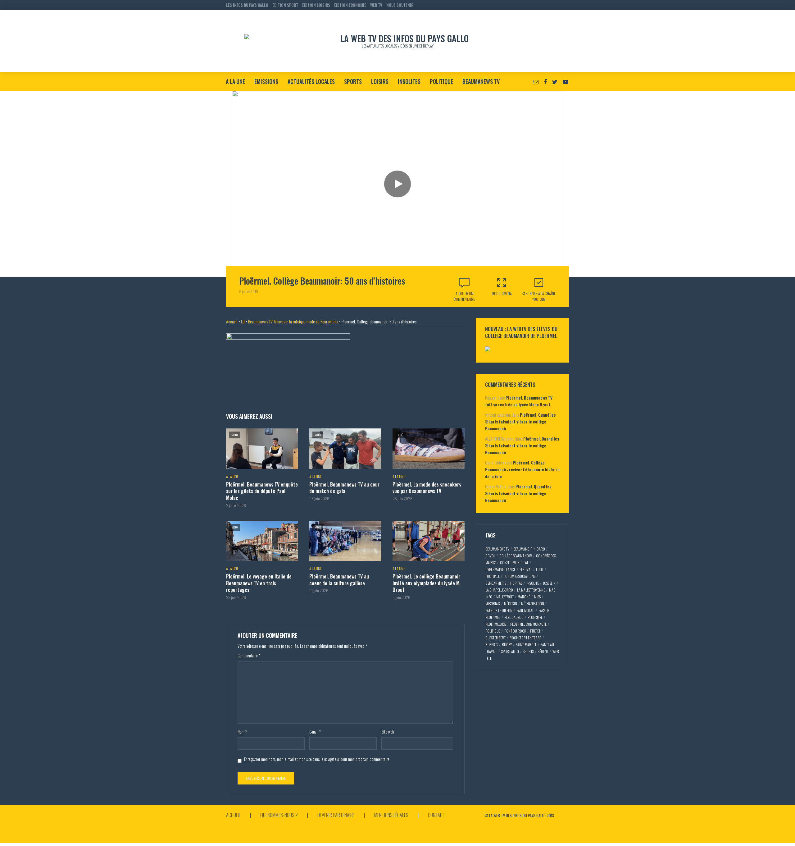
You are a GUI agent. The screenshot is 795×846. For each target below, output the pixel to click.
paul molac (525, 610)
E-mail (315, 732)
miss (537, 596)
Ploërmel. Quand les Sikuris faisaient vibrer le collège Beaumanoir (520, 421)
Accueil (232, 321)
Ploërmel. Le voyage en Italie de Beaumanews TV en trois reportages (259, 583)
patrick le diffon (498, 610)
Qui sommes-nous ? (279, 815)
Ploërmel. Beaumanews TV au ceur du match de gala (344, 488)
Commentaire (249, 655)
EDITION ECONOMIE (350, 5)
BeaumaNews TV (481, 81)
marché (524, 596)
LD (243, 321)
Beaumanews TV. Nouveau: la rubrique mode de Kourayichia (293, 321)
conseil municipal (514, 562)
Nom (242, 732)
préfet (535, 630)
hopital (516, 583)
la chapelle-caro (499, 589)
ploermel (535, 617)
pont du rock (515, 630)
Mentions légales (391, 815)
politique (492, 630)
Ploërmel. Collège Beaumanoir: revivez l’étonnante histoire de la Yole (522, 469)
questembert (495, 637)
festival (526, 569)
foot (539, 569)
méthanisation (532, 603)
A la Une (235, 81)
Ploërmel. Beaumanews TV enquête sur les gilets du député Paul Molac (262, 491)
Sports (353, 81)
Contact (436, 815)
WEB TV (376, 5)
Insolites (409, 81)
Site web (387, 732)
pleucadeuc (514, 617)
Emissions (266, 81)
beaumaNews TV (497, 548)
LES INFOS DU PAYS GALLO (247, 5)
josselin (549, 583)
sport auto (510, 651)
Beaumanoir (523, 548)
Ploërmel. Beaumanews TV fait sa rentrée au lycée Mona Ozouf (518, 401)
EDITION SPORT (285, 5)
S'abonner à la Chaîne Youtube (539, 296)
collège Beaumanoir (515, 555)
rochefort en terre (525, 637)
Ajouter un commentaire (464, 296)
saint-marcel (526, 644)
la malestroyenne (531, 589)
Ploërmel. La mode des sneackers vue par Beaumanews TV (427, 488)
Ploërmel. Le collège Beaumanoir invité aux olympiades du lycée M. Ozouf (427, 583)
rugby (507, 644)
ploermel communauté (528, 624)
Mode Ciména (502, 293)
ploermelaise (495, 624)
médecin (510, 603)
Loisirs (379, 81)
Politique (441, 81)
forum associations (519, 576)
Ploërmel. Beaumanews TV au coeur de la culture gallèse (339, 580)
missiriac (492, 603)
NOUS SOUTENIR (399, 5)
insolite (532, 583)
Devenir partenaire (336, 815)
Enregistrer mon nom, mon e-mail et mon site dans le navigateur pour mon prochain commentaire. (317, 759)
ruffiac (491, 644)
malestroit (505, 596)
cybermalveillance (500, 569)
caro (541, 548)
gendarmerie (495, 583)
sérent (543, 651)
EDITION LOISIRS (316, 5)
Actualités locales (311, 81)
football (492, 576)
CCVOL (490, 555)
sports (528, 651)
